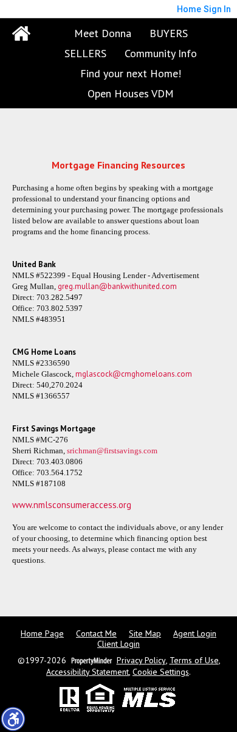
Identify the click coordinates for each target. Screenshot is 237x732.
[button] (13, 719)
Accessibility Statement (87, 672)
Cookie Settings (160, 672)
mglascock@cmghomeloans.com (133, 374)
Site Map (145, 634)
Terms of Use (194, 660)
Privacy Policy (141, 660)
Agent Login (194, 634)
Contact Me (96, 634)
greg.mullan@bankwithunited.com (117, 286)
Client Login (118, 644)
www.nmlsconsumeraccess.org (71, 505)
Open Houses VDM (131, 93)
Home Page (42, 634)
